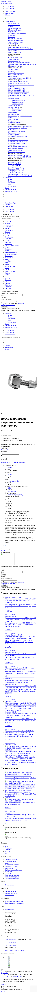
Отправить (5, 306)
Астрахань (8, 221)
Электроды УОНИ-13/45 (16, 171)
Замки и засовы (13, 119)
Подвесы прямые (13, 134)
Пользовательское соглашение (14, 903)
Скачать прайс (9, 13)
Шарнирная (12, 491)
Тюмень (7, 278)
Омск (6, 259)
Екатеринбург (9, 230)
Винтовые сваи (13, 112)
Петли (10, 117)
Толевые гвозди (13, 59)
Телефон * (4, 297)
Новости (11, 181)
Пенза (6, 263)
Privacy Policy (5, 976)
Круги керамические (15, 52)
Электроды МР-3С (14, 165)
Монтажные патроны (15, 66)
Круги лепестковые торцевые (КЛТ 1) (20, 49)
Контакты (11, 183)
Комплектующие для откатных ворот (20, 116)
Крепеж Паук (16, 110)
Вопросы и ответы (11, 191)
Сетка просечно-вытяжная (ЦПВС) (19, 78)
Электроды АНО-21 (14, 162)
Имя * (3, 295)
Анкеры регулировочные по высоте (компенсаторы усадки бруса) (20, 127)
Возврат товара (9, 895)
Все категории (13, 44)
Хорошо (3, 984)
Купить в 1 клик (6, 450)
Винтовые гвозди (14, 61)
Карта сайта (4, 973)
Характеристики (6, 462)
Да (1, 550)
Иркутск (7, 233)
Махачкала (8, 249)
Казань (7, 235)
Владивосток (9, 225)
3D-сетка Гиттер (13, 69)
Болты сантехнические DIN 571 (18, 83)
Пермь (7, 264)
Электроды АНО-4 (14, 164)
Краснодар (8, 242)
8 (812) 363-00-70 (10, 945)
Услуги (7, 188)
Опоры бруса (12, 129)
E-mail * (3, 576)
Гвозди (7, 863)
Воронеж (7, 228)
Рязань (7, 268)
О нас (10, 179)
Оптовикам (12, 186)
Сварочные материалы (12, 877)
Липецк (7, 247)
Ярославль (8, 288)
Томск (7, 275)
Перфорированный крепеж (13, 870)
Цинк (10, 474)
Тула (6, 276)
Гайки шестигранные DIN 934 (18, 88)
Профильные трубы (14, 122)
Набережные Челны (11, 252)
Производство (9, 885)
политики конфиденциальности (12, 304)
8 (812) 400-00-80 (10, 942)
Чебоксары (8, 285)
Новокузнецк (9, 256)
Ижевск (7, 232)
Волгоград (8, 226)
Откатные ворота (17, 104)
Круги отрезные (13, 50)
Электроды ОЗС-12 (14, 167)
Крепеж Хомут (17, 109)
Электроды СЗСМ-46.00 (16, 169)
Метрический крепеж (11, 866)
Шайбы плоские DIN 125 (16, 90)
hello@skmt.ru (9, 950)
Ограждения (9, 868)
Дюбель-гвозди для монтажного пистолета (22, 64)
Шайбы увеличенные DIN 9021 (18, 92)
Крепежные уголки (14, 133)
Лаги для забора (13, 114)
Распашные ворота (18, 102)
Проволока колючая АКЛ (16, 143)
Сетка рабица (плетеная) (16, 73)
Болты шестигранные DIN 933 (18, 81)
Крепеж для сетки (14, 107)
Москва (7, 250)
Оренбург (8, 261)
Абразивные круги (11, 859)
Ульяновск (8, 280)
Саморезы (8, 873)
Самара (7, 269)
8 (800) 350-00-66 (10, 939)
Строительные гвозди (15, 57)
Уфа (6, 281)
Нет (4, 550)
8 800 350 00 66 (9, 8)
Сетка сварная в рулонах (16, 74)
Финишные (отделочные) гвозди (19, 62)
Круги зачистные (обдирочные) (18, 47)
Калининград (9, 237)
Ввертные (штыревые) (15, 495)
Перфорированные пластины (17, 136)
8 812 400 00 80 (9, 6)
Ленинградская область (12, 245)
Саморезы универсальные (16, 152)
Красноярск (8, 244)
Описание (15, 462)
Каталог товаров (10, 21)
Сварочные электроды (12, 878)
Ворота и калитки (14, 98)
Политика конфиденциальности (15, 901)
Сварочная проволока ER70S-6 (18, 155)
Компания (8, 177)
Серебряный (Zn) (13, 481)
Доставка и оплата (11, 189)
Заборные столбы (14, 105)
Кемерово (8, 238)
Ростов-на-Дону (10, 266)
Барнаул (7, 223)
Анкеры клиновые (11, 861)
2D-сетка (11, 71)
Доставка (22, 462)
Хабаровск (8, 283)
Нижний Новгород (11, 254)
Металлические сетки (12, 865)
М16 (9, 488)
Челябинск (8, 287)
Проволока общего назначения (18, 140)
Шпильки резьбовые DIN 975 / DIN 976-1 (21, 95)
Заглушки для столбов (15, 121)
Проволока (8, 871)
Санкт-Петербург (10, 11)
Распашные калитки (18, 100)
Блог (9, 184)
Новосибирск (9, 257)
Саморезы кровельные (15, 148)
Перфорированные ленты (16, 131)
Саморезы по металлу (15, 150)
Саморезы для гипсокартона (17, 146)
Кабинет (7, 15)
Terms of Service (17, 976)
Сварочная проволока (12, 875)
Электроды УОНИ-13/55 (16, 172)
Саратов (7, 273)
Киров (7, 240)
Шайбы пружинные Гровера (17, 93)
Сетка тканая (12, 76)
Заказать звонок (10, 334)
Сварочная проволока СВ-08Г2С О (19, 157)
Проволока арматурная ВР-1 (17, 141)
